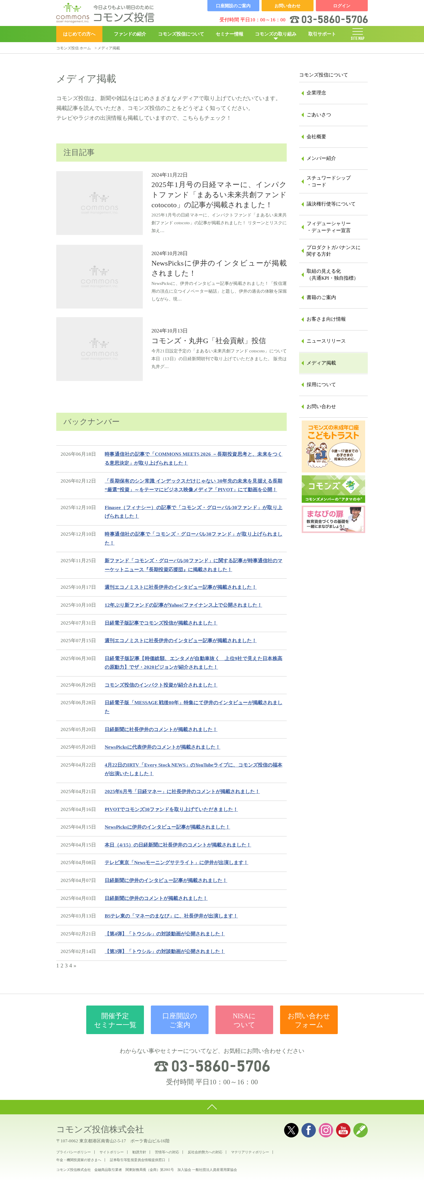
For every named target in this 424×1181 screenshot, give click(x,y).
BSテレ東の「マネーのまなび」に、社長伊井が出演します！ (171, 916)
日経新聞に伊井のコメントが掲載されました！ (156, 898)
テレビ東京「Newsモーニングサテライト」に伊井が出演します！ (176, 862)
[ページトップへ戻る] (212, 1107)
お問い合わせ (321, 406)
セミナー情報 (229, 33)
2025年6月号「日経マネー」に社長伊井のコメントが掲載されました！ (182, 791)
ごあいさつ (319, 114)
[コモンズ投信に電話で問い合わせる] (212, 1065)
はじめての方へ (79, 33)
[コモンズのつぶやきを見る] (291, 1130)
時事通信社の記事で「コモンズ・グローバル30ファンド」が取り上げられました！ (193, 538)
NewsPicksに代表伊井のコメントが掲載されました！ (162, 747)
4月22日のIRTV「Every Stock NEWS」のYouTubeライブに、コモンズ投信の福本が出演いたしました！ (193, 769)
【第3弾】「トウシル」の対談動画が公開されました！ (165, 951)
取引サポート (322, 33)
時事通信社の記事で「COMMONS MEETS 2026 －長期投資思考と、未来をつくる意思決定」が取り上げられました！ (193, 458)
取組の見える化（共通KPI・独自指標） (333, 274)
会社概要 (316, 136)
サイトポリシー (112, 1152)
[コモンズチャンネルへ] (343, 1130)
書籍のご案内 (321, 297)
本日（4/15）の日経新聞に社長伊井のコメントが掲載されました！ (178, 845)
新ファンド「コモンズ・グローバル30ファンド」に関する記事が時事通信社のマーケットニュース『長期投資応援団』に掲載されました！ (193, 565)
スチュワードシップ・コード (329, 181)
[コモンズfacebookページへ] (308, 1130)
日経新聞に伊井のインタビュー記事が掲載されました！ (166, 880)
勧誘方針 (139, 1152)
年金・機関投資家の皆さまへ (78, 1160)
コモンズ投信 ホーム (73, 48)
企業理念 (316, 93)
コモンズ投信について (181, 33)
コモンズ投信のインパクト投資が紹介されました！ (161, 685)
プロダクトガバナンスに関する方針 (334, 251)
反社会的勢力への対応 (205, 1152)
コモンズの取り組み (276, 33)
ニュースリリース (326, 341)
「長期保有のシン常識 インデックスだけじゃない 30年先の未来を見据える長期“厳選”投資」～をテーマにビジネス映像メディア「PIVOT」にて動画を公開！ (193, 485)
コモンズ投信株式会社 (100, 1129)
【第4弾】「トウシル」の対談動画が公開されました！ (165, 934)
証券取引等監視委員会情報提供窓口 (137, 1160)
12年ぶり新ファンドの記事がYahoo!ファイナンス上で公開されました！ (183, 605)
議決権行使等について (331, 204)
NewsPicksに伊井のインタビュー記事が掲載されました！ (167, 827)
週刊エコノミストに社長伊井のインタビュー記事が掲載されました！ (181, 587)
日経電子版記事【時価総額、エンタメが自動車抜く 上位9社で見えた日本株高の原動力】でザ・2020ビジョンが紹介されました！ (193, 663)
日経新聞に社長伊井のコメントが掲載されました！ (161, 729)
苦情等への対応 (167, 1152)
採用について (321, 384)
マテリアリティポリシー (250, 1152)
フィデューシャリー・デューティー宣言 (329, 227)
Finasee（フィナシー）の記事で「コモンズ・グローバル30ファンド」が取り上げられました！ (193, 512)
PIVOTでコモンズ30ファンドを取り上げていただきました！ (171, 809)
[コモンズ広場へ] (360, 1130)
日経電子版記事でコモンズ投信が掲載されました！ (161, 623)
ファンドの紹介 (130, 33)
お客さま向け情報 (326, 319)
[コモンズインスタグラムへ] (326, 1130)
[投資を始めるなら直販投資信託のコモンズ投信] (105, 13)
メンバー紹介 (321, 158)
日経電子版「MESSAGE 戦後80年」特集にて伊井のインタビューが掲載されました (193, 707)
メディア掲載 (321, 363)
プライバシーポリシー (73, 1152)
